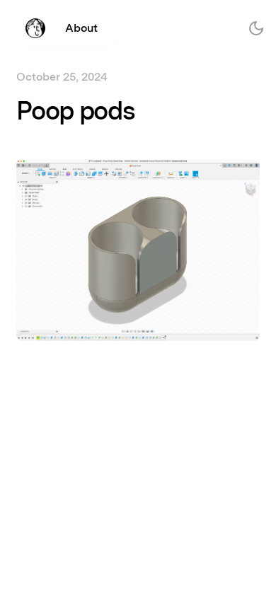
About (81, 28)
